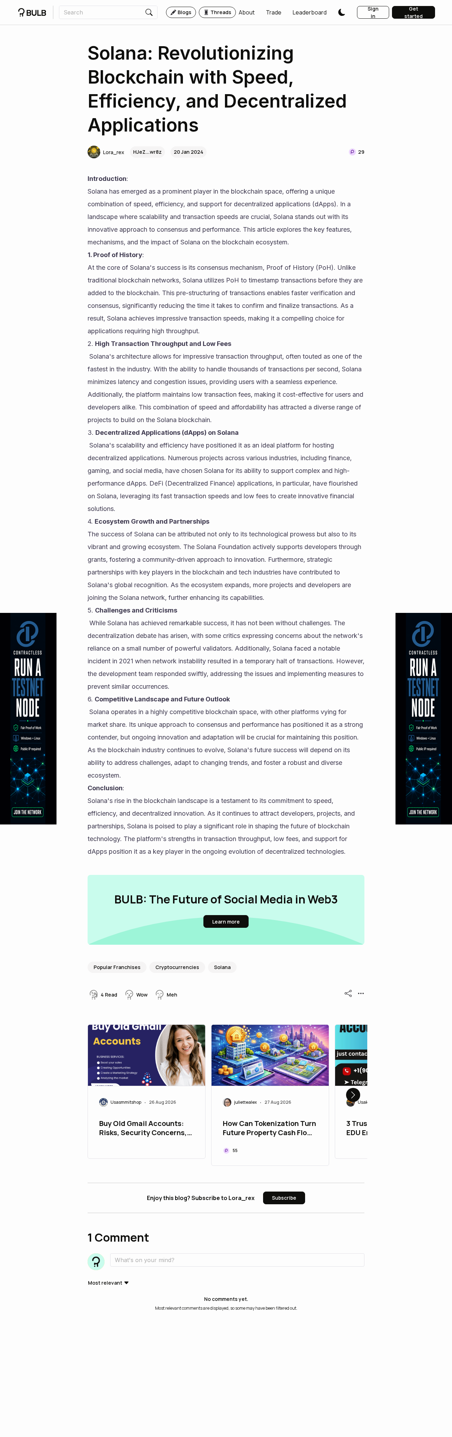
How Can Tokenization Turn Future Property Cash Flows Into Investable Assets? (269, 1129)
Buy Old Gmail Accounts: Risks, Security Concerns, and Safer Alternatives (143, 1129)
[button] (247, 12)
